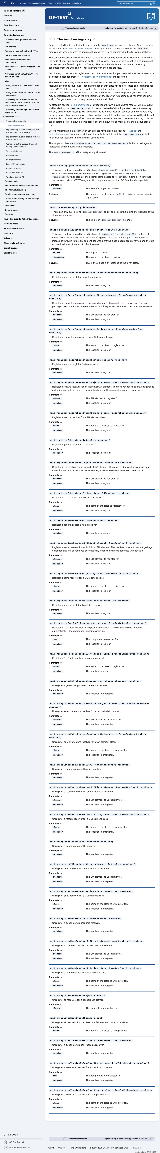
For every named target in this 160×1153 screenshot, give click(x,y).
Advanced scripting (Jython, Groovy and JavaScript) (21, 75)
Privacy (8, 238)
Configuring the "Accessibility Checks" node (22, 86)
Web (7, 81)
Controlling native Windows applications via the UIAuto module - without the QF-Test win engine (22, 102)
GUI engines (10, 47)
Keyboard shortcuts (14, 228)
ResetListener (12, 155)
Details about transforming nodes (20, 194)
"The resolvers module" (80, 48)
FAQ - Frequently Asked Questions (21, 219)
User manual (10, 20)
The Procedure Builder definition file (21, 185)
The (74, 39)
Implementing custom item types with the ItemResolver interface (22, 131)
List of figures (11, 248)
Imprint (51, 1148)
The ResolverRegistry (72, 3)
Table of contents (14, 11)
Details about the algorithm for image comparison (22, 200)
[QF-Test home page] (60, 16)
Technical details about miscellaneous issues (22, 68)
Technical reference (36, 3)
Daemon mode (11, 181)
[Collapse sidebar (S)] (5, 3)
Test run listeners (14, 151)
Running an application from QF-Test (21, 51)
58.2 (52, 39)
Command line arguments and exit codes (20, 41)
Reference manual (13, 30)
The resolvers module (16, 121)
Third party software (14, 243)
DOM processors (13, 159)
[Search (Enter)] (154, 3)
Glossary (8, 233)
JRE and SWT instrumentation (18, 55)
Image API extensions (15, 164)
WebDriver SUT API (15, 172)
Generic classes (12, 210)
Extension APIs (54, 3)
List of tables (10, 253)
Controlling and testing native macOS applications (22, 111)
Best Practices (11, 25)
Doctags (9, 214)
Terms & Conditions (77, 1148)
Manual (23, 3)
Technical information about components (18, 61)
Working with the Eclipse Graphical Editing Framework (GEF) (21, 145)
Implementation (81, 105)
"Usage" (132, 130)
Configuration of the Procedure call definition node (23, 94)
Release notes (11, 223)
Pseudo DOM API (13, 168)
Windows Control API (15, 177)
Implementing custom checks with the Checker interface (23, 138)
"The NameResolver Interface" (96, 76)
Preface (8, 15)
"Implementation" (61, 134)
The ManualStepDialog (15, 190)
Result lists (10, 205)
